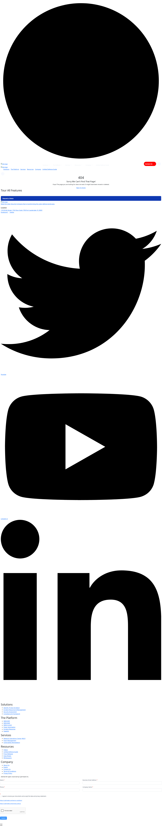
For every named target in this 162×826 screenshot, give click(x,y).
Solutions (45, 165)
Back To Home (81, 188)
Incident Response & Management (15, 710)
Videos (6, 750)
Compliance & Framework (12, 714)
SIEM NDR (7, 723)
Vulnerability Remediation (12, 743)
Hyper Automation (9, 727)
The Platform (56, 165)
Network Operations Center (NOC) (14, 738)
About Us (6, 765)
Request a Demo (8, 198)
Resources (78, 165)
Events (6, 767)
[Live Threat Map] (159, 164)
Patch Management (10, 740)
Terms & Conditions (10, 771)
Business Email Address (90, 780)
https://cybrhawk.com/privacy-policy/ (10, 803)
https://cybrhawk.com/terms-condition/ (11, 800)
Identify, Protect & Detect (12, 708)
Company (88, 165)
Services (67, 165)
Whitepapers (8, 758)
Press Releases (8, 754)
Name (2, 780)
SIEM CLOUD (8, 725)
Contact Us (148, 164)
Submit (3, 818)
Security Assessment (10, 712)
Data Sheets (7, 756)
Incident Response (9, 729)
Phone (2, 787)
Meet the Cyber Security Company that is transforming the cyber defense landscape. (28, 204)
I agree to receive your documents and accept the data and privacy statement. (24, 796)
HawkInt (6, 731)
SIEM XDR (7, 721)
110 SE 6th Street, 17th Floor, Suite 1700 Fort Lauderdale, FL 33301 (21, 210)
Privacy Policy (8, 773)
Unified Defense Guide (102, 165)
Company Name (88, 787)
